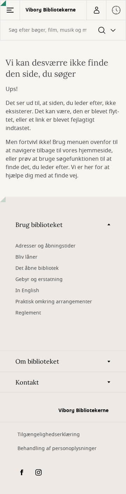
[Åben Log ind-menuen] (96, 10)
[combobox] (63, 30)
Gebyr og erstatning (39, 279)
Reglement (28, 313)
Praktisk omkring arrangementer (53, 301)
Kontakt (27, 382)
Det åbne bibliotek (36, 268)
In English (27, 290)
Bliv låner (26, 257)
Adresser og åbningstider (45, 246)
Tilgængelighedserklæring (49, 434)
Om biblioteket (37, 361)
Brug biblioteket (39, 225)
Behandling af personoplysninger (57, 448)
